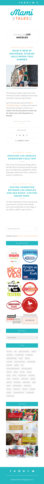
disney (16, 365)
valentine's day (19, 392)
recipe (9, 389)
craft (21, 358)
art (15, 351)
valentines (30, 392)
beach (34, 351)
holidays (31, 375)
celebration (19, 355)
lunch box (24, 378)
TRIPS (30, 184)
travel (29, 152)
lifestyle (15, 47)
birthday (10, 355)
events (22, 372)
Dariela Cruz (23, 140)
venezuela (10, 396)
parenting (26, 382)
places (23, 47)
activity (9, 351)
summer (32, 389)
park (33, 382)
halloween (22, 375)
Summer (30, 47)
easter (9, 372)
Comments (22, 130)
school (25, 389)
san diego (17, 389)
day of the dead (20, 361)
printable (27, 385)
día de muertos (27, 368)
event (16, 372)
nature (9, 382)
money (33, 378)
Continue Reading (22, 121)
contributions (11, 358)
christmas (29, 355)
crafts (27, 358)
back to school (24, 351)
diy (22, 365)
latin (8, 378)
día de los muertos (13, 368)
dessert (9, 365)
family (14, 184)
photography (18, 152)
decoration (31, 361)
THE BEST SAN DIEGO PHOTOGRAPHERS (28, 236)
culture (9, 361)
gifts (14, 375)
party (8, 385)
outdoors (17, 382)
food (8, 375)
